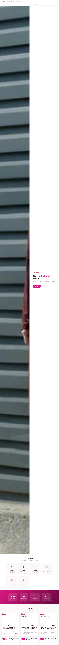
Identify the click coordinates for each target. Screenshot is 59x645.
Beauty (22, 4)
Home (19, 4)
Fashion (25, 4)
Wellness (39, 4)
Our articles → (36, 286)
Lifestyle (29, 4)
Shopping (35, 4)
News (32, 4)
